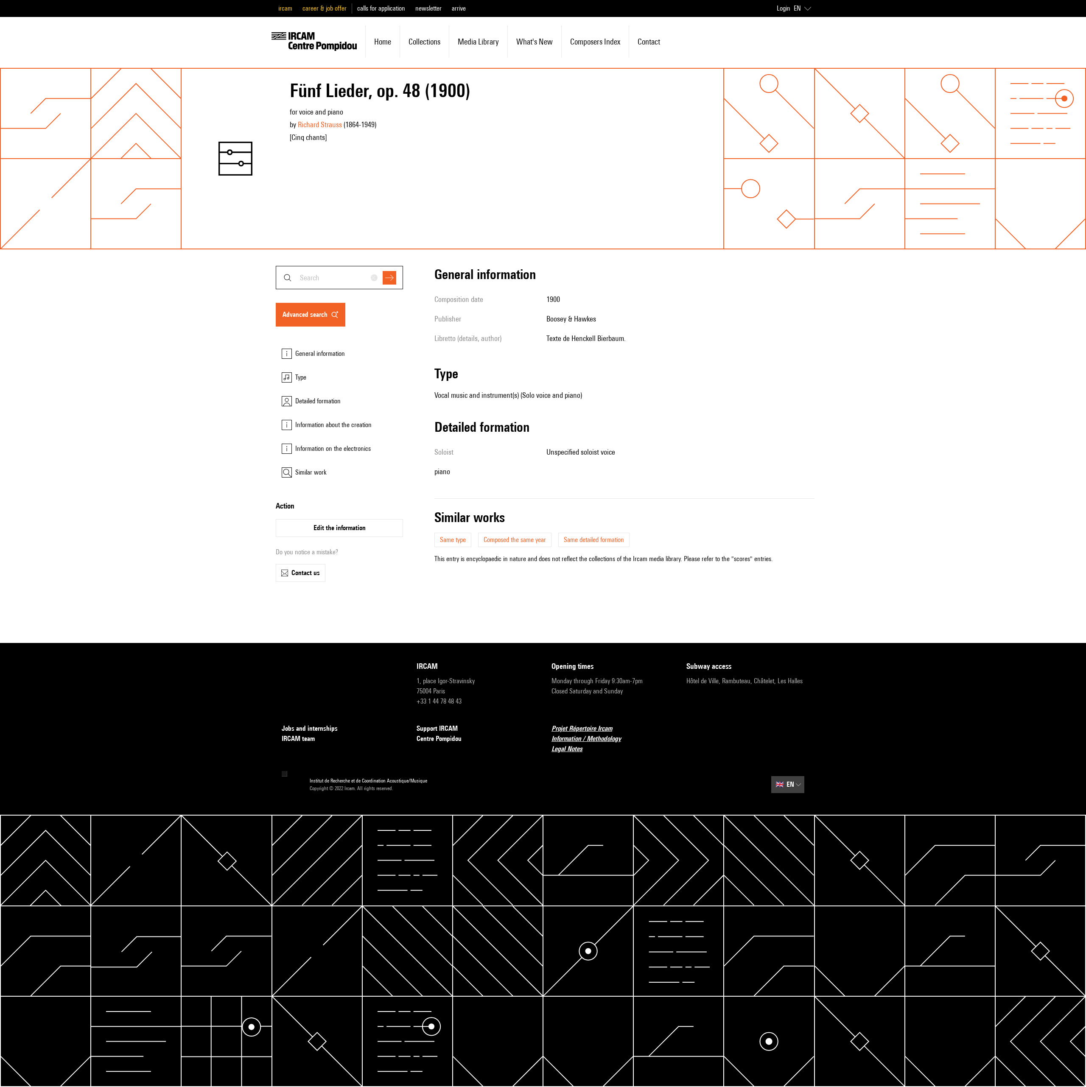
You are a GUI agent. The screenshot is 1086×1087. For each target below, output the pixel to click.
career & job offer (324, 8)
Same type (453, 540)
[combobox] (339, 277)
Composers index (595, 41)
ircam (285, 8)
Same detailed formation (594, 540)
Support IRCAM (437, 728)
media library (478, 41)
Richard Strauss (320, 124)
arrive (459, 8)
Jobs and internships (310, 728)
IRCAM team (298, 739)
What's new (534, 41)
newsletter (428, 8)
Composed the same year (515, 540)
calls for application (381, 8)
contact (649, 41)
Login (783, 8)
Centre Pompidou (439, 739)
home (382, 41)
